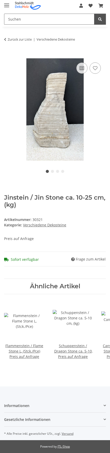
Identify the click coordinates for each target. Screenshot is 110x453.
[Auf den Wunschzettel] (95, 68)
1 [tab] (47, 171)
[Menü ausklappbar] (6, 3)
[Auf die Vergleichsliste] (81, 68)
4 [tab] (62, 171)
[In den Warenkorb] (8, 55)
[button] (81, 6)
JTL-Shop (64, 446)
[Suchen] (100, 19)
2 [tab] (52, 171)
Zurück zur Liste (20, 39)
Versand (67, 433)
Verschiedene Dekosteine (44, 225)
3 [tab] (57, 171)
